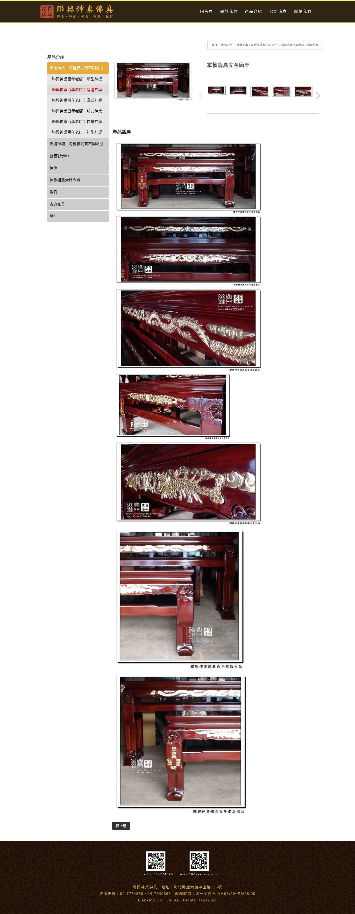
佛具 (53, 192)
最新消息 (278, 11)
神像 (53, 168)
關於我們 (229, 11)
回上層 (121, 826)
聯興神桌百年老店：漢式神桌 (77, 100)
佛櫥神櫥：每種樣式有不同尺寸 (77, 144)
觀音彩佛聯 (59, 156)
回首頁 (206, 11)
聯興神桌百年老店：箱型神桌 (77, 132)
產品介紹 (253, 11)
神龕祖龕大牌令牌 (65, 180)
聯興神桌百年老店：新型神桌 (77, 79)
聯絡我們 (303, 11)
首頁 (214, 45)
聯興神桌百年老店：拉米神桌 (77, 122)
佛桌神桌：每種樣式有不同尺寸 (256, 45)
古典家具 (57, 204)
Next (318, 96)
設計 (53, 216)
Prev (201, 96)
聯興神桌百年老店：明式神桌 (77, 111)
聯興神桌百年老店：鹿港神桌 (300, 45)
